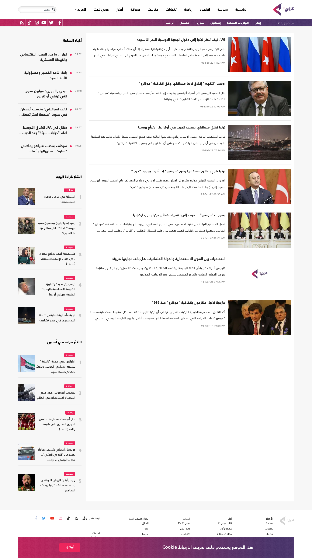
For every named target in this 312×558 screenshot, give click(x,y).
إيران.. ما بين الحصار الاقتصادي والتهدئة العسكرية (43, 57)
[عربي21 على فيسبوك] (59, 22)
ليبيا (146, 529)
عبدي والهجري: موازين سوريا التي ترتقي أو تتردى (45, 93)
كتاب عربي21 (225, 523)
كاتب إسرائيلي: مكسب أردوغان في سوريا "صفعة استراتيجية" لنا (44, 112)
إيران (258, 22)
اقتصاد (205, 9)
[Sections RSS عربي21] (84, 518)
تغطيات (171, 9)
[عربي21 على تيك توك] (29, 22)
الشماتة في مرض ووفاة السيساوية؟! (59, 199)
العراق (145, 523)
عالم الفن (185, 529)
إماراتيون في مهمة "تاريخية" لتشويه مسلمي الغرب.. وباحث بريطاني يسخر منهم (55, 366)
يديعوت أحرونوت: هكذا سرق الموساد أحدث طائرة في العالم (56, 395)
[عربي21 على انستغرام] (37, 22)
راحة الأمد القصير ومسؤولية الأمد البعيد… (45, 75)
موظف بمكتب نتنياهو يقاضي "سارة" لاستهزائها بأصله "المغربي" (44, 149)
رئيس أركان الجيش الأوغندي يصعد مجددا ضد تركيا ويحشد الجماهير (57, 485)
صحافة (135, 9)
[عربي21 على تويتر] (51, 22)
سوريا (200, 22)
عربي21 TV (184, 523)
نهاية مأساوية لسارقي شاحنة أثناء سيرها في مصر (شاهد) (57, 318)
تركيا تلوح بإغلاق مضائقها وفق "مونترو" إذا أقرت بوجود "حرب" (178, 171)
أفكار (119, 9)
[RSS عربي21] (22, 22)
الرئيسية (239, 9)
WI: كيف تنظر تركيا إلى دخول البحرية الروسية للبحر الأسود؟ (181, 40)
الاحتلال (185, 22)
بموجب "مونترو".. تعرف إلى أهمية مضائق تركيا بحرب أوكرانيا (179, 215)
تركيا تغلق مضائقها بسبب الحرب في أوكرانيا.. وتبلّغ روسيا (181, 127)
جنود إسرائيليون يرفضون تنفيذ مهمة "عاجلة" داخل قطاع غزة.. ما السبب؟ (56, 228)
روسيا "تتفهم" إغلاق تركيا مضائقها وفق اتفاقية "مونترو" (182, 84)
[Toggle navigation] (53, 9)
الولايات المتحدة (238, 22)
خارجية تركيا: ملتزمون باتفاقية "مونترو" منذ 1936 (188, 303)
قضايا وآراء (226, 529)
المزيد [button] (81, 9)
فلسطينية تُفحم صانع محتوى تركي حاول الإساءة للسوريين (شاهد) (57, 259)
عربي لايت (101, 9)
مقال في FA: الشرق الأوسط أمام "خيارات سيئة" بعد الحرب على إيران (44, 131)
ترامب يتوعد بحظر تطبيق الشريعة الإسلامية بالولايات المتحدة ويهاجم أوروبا (58, 289)
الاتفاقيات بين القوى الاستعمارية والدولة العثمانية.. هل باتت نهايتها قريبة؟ (168, 259)
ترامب (170, 22)
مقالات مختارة (224, 534)
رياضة (188, 9)
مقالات (153, 9)
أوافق (70, 547)
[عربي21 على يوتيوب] (43, 22)
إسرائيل (216, 22)
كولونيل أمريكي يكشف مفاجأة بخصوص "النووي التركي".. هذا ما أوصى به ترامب (56, 454)
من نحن (96, 533)
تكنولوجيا (185, 534)
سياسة (223, 9)
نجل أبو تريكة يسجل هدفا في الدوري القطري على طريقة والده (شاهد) (57, 424)
